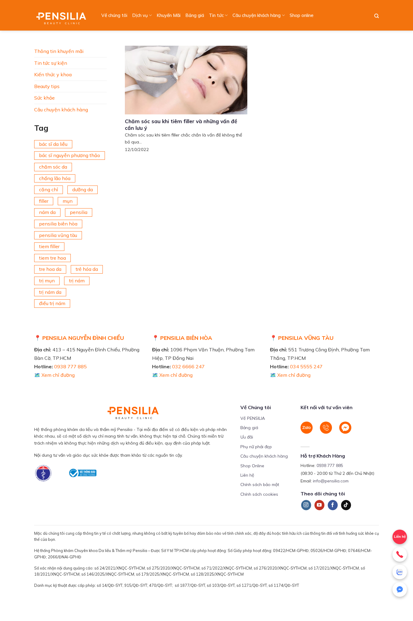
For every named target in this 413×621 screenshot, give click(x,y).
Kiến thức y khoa (53, 74)
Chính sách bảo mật (259, 484)
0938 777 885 (70, 366)
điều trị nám (52, 303)
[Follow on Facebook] (333, 505)
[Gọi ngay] (399, 554)
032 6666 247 (188, 366)
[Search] (376, 16)
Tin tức (216, 15)
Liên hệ (400, 536)
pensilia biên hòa (58, 224)
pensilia (78, 212)
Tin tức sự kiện (50, 63)
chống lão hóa (54, 178)
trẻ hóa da (87, 269)
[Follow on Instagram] (306, 505)
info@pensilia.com (331, 481)
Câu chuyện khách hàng (257, 15)
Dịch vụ (140, 15)
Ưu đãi (246, 437)
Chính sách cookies (259, 494)
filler (43, 201)
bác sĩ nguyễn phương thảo (69, 155)
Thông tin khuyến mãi (58, 51)
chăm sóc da (53, 167)
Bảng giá (194, 15)
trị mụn (47, 281)
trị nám (77, 281)
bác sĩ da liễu (53, 144)
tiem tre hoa (52, 258)
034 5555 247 (306, 366)
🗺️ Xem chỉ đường (54, 375)
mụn (68, 201)
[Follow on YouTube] (319, 505)
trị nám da (50, 292)
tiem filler (49, 246)
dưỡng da (82, 189)
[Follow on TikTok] (346, 505)
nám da (47, 212)
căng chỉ (48, 189)
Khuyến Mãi (168, 15)
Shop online (302, 15)
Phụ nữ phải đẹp (256, 446)
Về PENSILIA (252, 418)
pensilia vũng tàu (58, 235)
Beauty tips (47, 86)
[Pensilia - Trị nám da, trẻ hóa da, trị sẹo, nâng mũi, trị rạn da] (62, 15)
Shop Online (252, 465)
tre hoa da (50, 269)
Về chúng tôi (114, 15)
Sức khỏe (44, 98)
